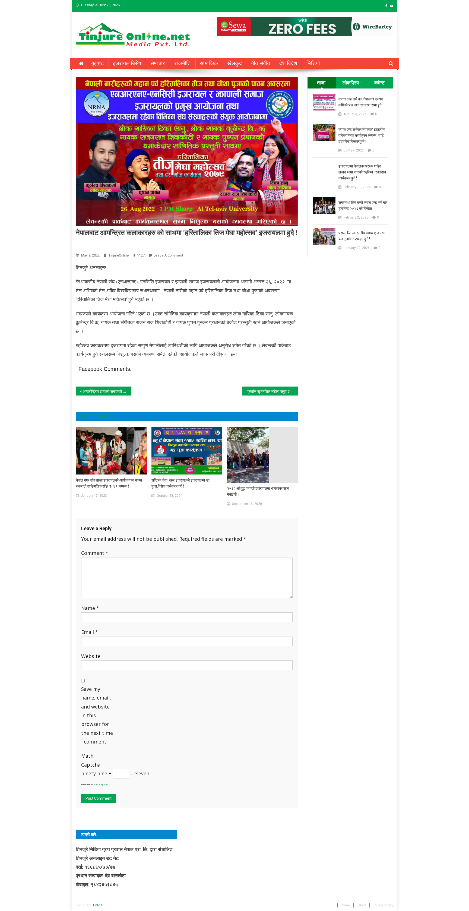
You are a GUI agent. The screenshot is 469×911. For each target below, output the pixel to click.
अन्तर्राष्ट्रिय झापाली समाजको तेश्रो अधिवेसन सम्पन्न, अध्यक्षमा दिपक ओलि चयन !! (107, 391)
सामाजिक (209, 63)
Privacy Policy (383, 905)
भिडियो (313, 63)
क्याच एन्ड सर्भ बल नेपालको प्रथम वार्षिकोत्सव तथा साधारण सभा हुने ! (361, 102)
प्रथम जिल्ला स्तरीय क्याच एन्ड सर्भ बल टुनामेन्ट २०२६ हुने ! (361, 236)
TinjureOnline (119, 255)
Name (90, 608)
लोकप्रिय (351, 82)
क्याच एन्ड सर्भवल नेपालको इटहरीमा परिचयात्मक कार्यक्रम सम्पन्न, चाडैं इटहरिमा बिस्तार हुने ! (361, 135)
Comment (94, 553)
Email (89, 632)
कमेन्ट (379, 82)
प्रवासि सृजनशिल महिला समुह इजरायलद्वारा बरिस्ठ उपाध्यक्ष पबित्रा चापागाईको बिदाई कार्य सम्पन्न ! (272, 391)
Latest (361, 905)
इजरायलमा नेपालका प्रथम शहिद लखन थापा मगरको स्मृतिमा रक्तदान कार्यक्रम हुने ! (362, 172)
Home (345, 905)
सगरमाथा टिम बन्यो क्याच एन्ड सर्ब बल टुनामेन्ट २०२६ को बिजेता (362, 205)
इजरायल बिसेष (127, 63)
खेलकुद (234, 63)
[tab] (322, 82)
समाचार (157, 63)
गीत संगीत (260, 63)
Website (90, 656)
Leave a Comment (168, 255)
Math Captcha (90, 760)
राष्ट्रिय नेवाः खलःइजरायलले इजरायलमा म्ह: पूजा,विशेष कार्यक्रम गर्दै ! (180, 483)
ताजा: (322, 82)
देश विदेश (288, 63)
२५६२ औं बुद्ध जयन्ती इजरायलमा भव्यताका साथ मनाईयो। (258, 491)
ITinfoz (97, 905)
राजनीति (182, 63)
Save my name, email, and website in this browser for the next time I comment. (97, 715)
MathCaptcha (100, 784)
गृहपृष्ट (97, 63)
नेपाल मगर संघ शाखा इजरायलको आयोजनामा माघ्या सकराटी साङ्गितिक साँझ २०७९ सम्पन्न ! (109, 483)
